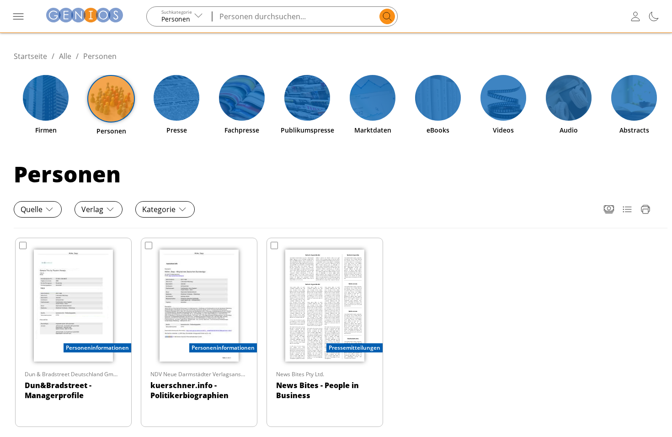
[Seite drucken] (645, 209)
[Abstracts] (634, 98)
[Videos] (503, 98)
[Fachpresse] (242, 98)
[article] (73, 332)
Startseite (30, 56)
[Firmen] (46, 98)
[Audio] (569, 98)
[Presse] (176, 98)
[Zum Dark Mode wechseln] (654, 16)
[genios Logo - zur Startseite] (85, 16)
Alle (65, 56)
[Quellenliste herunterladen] (627, 209)
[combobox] (180, 16)
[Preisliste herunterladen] (609, 209)
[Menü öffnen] (18, 16)
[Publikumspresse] (307, 98)
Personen (100, 56)
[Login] (635, 16)
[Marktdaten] (372, 98)
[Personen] (111, 99)
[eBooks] (438, 98)
